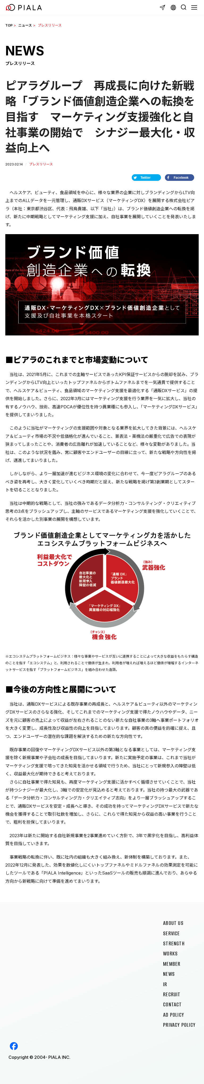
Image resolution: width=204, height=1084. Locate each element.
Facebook (14, 1046)
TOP (8, 25)
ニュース (25, 25)
